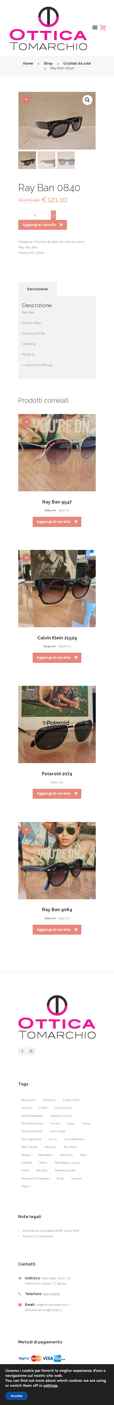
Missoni (26, 1154)
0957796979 (51, 1294)
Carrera (26, 1107)
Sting (60, 1178)
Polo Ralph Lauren (67, 1162)
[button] (87, 100)
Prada (25, 1170)
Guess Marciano (32, 1131)
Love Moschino (74, 1139)
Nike (83, 1154)
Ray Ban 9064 (57, 909)
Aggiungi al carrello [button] (54, 522)
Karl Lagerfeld (31, 1139)
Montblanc (45, 1154)
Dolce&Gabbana (32, 1115)
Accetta (16, 1396)
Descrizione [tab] (37, 289)
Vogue (25, 1186)
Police (43, 1162)
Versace (76, 1178)
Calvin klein (71, 1099)
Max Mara (70, 1146)
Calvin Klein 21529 (57, 637)
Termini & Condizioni (37, 1236)
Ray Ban (31, 247)
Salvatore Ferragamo (35, 1178)
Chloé (43, 1107)
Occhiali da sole (77, 63)
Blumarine (28, 1099)
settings (50, 1385)
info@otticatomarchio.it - (53, 1305)
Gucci (71, 1123)
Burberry (49, 1099)
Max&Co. (50, 1146)
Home (28, 63)
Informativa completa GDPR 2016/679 (50, 1231)
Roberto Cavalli (65, 1170)
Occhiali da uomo (71, 242)
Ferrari (55, 1123)
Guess (86, 1123)
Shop (48, 63)
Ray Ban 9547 (57, 502)
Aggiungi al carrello (39, 225)
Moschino (66, 1154)
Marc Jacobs (29, 1146)
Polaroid (26, 1162)
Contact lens (63, 1107)
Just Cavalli (58, 1131)
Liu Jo (53, 1139)
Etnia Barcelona (32, 1123)
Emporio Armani (61, 1115)
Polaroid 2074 (57, 773)
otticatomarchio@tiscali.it (43, 1310)
